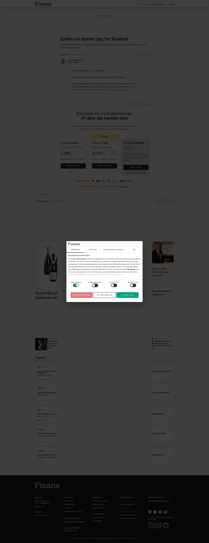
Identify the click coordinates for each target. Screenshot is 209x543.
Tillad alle (127, 295)
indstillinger (131, 269)
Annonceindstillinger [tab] (113, 249)
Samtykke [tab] (75, 249)
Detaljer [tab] (93, 249)
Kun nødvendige (81, 295)
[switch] (95, 285)
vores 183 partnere (79, 259)
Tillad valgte (104, 295)
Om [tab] (133, 249)
